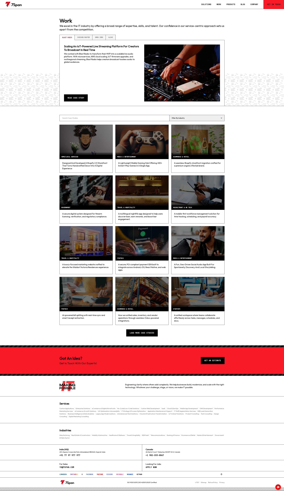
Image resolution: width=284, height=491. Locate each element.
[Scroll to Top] (221, 474)
